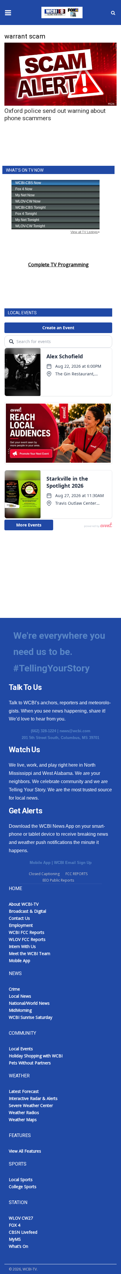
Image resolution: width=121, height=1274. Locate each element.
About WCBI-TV (23, 904)
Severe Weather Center (31, 1105)
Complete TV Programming (58, 264)
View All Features (25, 1151)
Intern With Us (22, 946)
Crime (14, 989)
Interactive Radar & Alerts (33, 1098)
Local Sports (21, 1179)
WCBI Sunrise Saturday (30, 1017)
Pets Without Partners (30, 1063)
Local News (20, 996)
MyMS (15, 1239)
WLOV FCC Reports (27, 939)
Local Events (21, 1048)
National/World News (29, 1003)
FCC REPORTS (76, 873)
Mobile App (40, 862)
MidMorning (20, 1010)
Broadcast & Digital (27, 911)
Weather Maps (23, 1119)
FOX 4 (14, 1225)
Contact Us (19, 918)
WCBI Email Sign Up (73, 862)
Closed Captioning (44, 873)
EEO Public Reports (58, 880)
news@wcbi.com (75, 731)
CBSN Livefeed (23, 1232)
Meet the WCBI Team (29, 953)
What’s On (18, 1246)
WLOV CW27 (21, 1218)
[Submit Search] (113, 12)
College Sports (22, 1186)
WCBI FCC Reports (26, 932)
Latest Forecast (24, 1091)
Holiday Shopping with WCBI (36, 1056)
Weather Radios (24, 1112)
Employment (21, 925)
